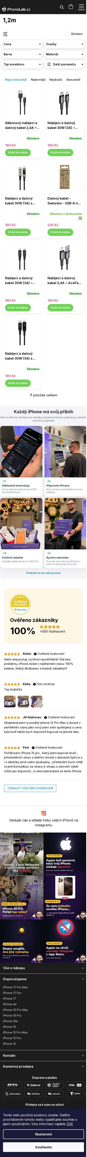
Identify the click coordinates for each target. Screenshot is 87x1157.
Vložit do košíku (18, 152)
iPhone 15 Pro (12, 1038)
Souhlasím (43, 1147)
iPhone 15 (9, 1043)
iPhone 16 (9, 1026)
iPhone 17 (9, 998)
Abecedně (73, 79)
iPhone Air (10, 1004)
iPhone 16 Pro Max (15, 1010)
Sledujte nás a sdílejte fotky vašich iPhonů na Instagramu (43, 822)
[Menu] (81, 7)
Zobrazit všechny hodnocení (30, 788)
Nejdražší (56, 79)
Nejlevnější (38, 79)
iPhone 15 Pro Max (15, 1032)
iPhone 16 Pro (12, 1015)
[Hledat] (62, 7)
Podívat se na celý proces (43, 572)
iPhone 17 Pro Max (15, 987)
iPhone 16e (10, 1021)
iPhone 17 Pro (12, 993)
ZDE (70, 1124)
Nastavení (43, 1134)
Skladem (77, 34)
